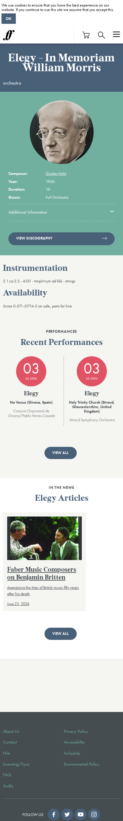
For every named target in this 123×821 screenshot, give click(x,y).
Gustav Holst (56, 173)
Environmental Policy (81, 764)
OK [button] (9, 18)
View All (60, 452)
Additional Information (27, 212)
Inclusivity (72, 753)
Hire (6, 753)
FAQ (7, 775)
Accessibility (74, 742)
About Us (11, 731)
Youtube (81, 814)
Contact (10, 742)
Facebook (54, 814)
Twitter (67, 814)
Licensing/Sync (16, 764)
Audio (8, 786)
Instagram (94, 814)
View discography (34, 238)
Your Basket (86, 35)
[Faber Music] (9, 35)
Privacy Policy (76, 731)
